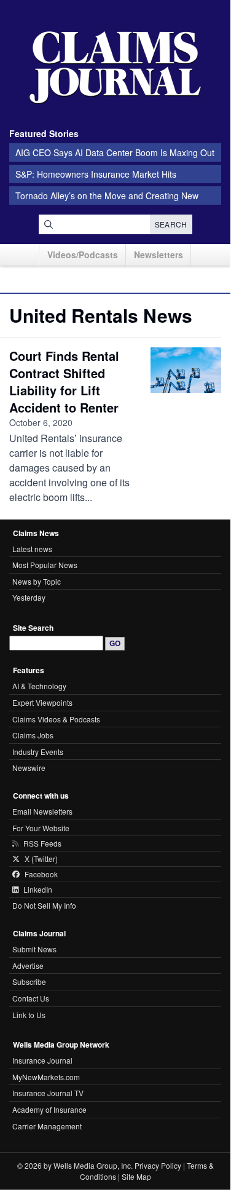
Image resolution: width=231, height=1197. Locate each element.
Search (171, 224)
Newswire (28, 767)
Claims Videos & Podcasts (56, 719)
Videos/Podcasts (82, 254)
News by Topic (36, 581)
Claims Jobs (32, 735)
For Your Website (40, 828)
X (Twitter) (41, 859)
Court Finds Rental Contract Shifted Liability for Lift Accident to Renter (64, 381)
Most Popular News (44, 564)
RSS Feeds (42, 843)
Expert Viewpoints (42, 702)
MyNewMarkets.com (46, 1077)
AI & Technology (39, 686)
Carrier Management (47, 1126)
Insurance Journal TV (48, 1093)
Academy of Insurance (49, 1109)
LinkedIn (37, 889)
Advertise (28, 965)
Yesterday (28, 597)
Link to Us (28, 1014)
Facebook (41, 874)
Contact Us (30, 998)
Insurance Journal (42, 1060)
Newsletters (158, 254)
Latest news (32, 548)
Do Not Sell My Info (44, 905)
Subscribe (29, 981)
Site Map (136, 1176)
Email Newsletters (42, 811)
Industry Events (37, 751)
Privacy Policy (158, 1165)
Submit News (34, 949)
